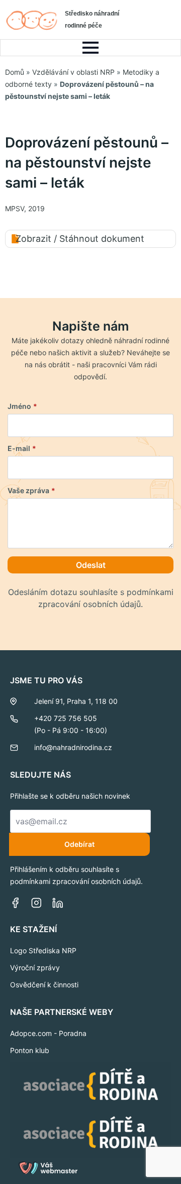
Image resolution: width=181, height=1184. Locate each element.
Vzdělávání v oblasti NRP (73, 72)
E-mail (22, 448)
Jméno (22, 406)
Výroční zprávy (35, 967)
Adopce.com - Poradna (48, 1033)
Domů (14, 72)
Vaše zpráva (31, 490)
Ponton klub (29, 1050)
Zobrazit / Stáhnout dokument (80, 238)
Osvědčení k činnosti (44, 984)
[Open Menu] (90, 48)
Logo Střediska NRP (43, 950)
